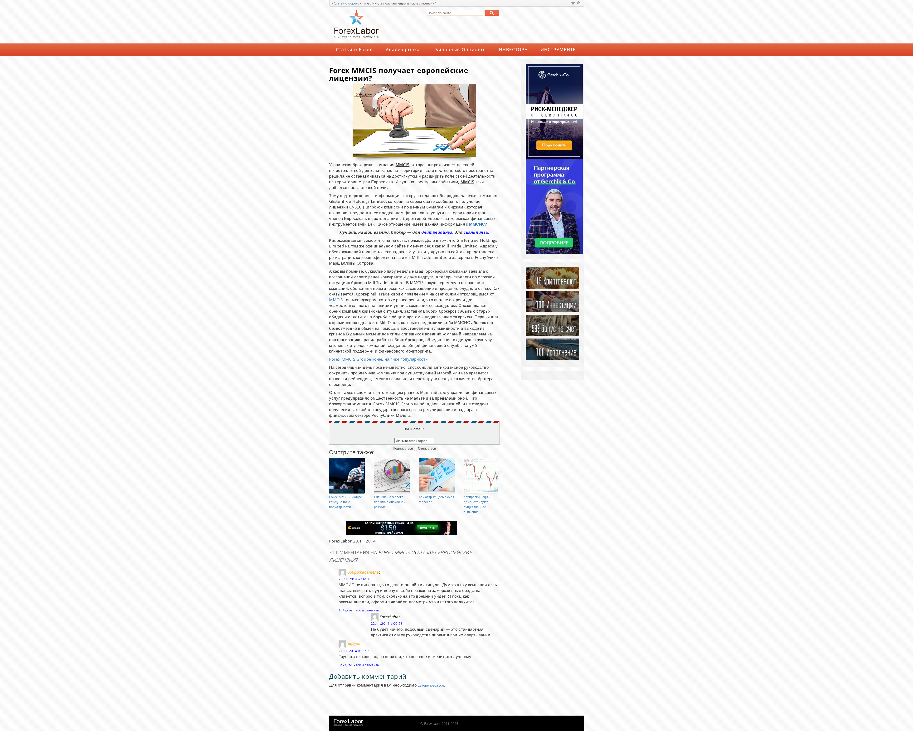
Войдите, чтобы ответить (359, 610)
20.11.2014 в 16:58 (354, 579)
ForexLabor (389, 617)
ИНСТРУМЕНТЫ (559, 49)
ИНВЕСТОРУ (513, 49)
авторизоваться (431, 685)
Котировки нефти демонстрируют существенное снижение (477, 504)
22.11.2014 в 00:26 (387, 624)
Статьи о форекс (346, 3)
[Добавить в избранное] (573, 3)
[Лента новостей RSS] (579, 3)
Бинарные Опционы (460, 49)
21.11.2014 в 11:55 (354, 651)
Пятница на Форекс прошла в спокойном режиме (390, 502)
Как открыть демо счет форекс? (436, 499)
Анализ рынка (403, 49)
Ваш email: (414, 429)
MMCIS (336, 299)
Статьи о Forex (354, 49)
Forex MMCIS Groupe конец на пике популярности (378, 359)
